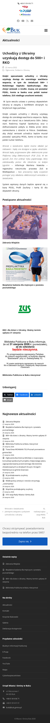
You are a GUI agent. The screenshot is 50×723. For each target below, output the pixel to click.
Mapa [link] (4, 669)
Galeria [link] (5, 622)
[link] (25, 7)
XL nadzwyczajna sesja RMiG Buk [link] (39, 513)
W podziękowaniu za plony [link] (17, 475)
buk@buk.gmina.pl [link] (14, 707)
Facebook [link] (6, 657)
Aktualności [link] (7, 605)
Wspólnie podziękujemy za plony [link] (19, 489)
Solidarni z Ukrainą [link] (22, 70)
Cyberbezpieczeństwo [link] (11, 675)
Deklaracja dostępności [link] (12, 628)
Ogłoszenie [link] (10, 70)
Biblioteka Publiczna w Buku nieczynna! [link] (21, 375)
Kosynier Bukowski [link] (10, 617)
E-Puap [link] (5, 652)
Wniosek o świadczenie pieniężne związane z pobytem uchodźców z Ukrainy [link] (16, 511)
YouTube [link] (6, 663)
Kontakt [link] (5, 611)
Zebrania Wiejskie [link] (10, 242)
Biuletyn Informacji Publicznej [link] (14, 646)
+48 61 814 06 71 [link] (26, 3)
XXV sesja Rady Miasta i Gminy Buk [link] (20, 494)
